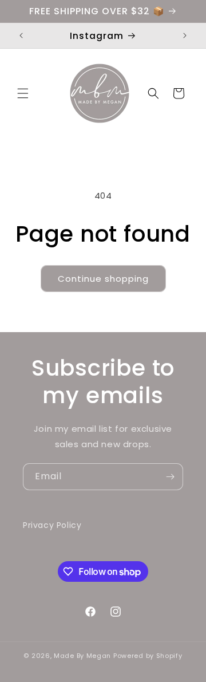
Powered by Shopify (148, 655)
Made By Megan (82, 655)
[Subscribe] (170, 476)
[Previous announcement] (21, 35)
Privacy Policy (52, 525)
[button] (22, 93)
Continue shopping (103, 279)
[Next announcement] (184, 35)
